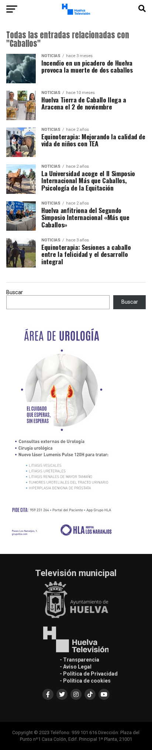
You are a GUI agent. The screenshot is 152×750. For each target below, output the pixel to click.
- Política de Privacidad (89, 673)
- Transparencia (79, 659)
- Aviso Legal (75, 666)
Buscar (14, 292)
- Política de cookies (85, 680)
